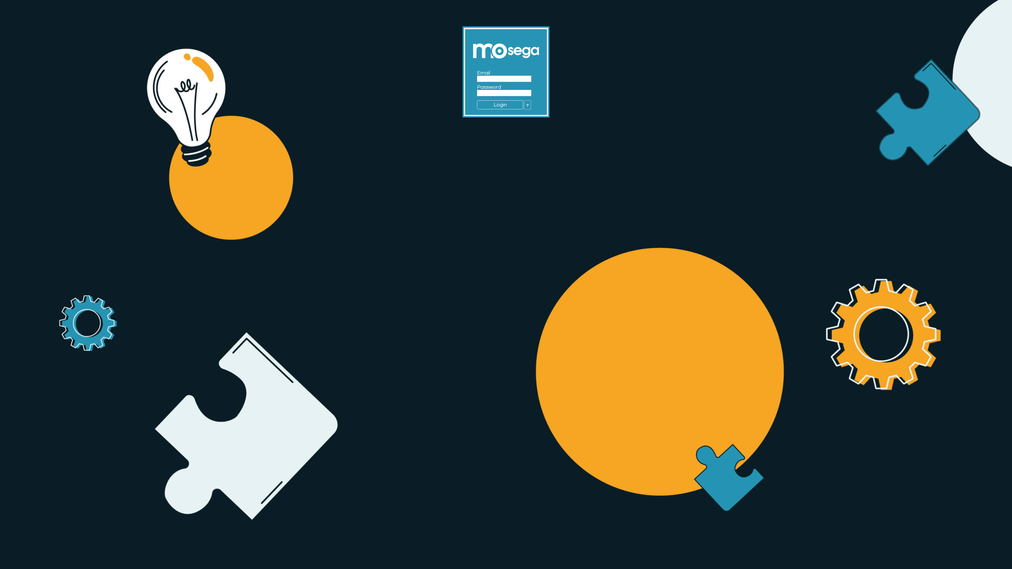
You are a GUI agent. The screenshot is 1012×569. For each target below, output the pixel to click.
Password (489, 87)
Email (483, 73)
